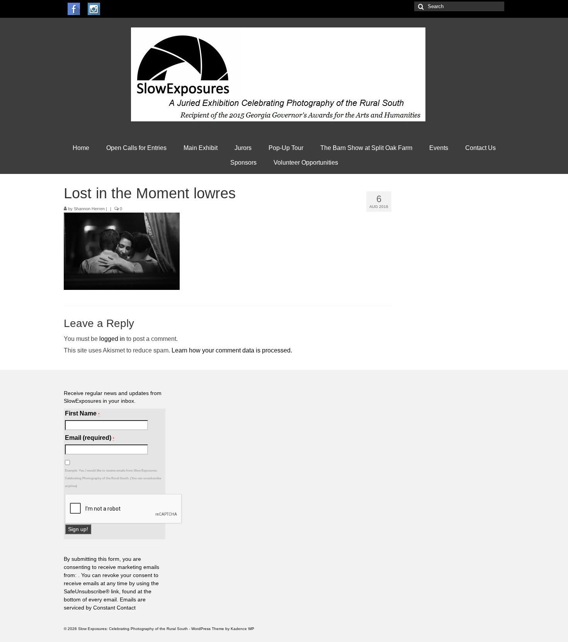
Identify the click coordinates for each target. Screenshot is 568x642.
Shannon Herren (89, 208)
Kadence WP (242, 629)
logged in (112, 338)
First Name (82, 413)
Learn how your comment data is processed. (232, 350)
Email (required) (89, 437)
